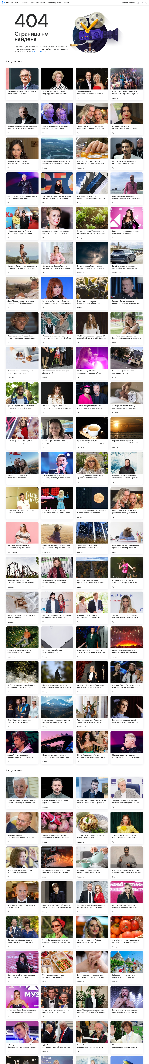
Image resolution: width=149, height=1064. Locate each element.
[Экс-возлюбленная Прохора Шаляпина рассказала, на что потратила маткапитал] (126, 967)
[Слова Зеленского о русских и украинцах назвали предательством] (57, 932)
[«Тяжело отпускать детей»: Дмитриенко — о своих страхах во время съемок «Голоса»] (126, 887)
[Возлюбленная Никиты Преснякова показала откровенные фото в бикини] (22, 468)
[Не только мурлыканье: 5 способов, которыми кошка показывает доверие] (22, 538)
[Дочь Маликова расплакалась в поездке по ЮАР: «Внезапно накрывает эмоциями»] (22, 293)
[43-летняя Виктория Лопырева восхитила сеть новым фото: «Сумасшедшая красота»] (92, 677)
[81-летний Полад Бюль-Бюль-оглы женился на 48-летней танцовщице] (22, 84)
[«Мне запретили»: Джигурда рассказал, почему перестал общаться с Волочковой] (126, 503)
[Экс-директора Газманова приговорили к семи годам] (57, 887)
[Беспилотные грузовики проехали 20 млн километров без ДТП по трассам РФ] (92, 573)
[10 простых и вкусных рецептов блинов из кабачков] (92, 967)
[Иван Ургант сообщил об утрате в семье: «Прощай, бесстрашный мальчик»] (92, 932)
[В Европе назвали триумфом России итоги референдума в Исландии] (126, 84)
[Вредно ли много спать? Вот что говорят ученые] (22, 608)
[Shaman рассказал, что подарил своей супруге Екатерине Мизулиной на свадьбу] (57, 119)
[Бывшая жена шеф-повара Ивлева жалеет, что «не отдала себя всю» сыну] (22, 119)
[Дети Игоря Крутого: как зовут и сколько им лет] (22, 1037)
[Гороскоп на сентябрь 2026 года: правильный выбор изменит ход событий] (57, 538)
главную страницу (38, 51)
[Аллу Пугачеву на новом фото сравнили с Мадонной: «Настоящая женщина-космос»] (92, 468)
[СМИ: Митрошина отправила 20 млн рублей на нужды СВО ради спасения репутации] (92, 328)
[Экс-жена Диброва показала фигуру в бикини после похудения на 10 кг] (57, 398)
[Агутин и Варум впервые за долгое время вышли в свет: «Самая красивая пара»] (92, 398)
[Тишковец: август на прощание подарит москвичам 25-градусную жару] (92, 887)
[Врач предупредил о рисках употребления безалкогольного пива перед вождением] (92, 154)
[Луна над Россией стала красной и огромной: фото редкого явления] (92, 503)
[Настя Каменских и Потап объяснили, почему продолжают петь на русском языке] (92, 747)
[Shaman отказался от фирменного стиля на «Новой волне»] (22, 188)
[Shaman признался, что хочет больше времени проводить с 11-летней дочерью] (126, 932)
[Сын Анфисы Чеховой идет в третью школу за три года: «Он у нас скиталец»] (57, 258)
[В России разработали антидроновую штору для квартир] (57, 642)
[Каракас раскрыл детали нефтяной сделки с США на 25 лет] (126, 433)
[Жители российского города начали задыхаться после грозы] (92, 258)
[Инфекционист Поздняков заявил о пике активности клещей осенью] (126, 852)
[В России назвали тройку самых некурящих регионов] (22, 363)
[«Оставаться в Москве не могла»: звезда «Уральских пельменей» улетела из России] (57, 188)
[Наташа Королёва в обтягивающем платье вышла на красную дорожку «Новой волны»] (126, 119)
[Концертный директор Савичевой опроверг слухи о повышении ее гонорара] (57, 293)
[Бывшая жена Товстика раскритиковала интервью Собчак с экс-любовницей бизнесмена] (22, 154)
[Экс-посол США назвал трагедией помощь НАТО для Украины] (92, 538)
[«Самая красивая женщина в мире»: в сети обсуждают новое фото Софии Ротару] (22, 433)
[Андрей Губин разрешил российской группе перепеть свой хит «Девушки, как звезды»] (22, 747)
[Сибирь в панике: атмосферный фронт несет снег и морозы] (22, 677)
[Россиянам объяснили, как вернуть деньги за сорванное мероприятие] (126, 642)
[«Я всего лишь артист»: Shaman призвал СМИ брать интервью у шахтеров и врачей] (126, 782)
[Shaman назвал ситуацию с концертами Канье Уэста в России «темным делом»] (126, 747)
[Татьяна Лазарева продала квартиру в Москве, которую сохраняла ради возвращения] (57, 84)
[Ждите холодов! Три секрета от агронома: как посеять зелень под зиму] (92, 223)
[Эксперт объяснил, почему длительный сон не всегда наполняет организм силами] (126, 398)
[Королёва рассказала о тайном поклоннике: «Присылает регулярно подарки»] (126, 223)
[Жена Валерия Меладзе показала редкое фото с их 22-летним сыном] (92, 1037)
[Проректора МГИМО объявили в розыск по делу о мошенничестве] (57, 1037)
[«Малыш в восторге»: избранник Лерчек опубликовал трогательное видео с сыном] (22, 817)
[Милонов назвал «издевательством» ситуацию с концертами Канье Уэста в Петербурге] (22, 967)
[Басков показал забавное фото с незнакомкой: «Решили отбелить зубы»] (57, 817)
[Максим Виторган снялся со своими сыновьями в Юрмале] (126, 468)
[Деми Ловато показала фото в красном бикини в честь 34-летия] (57, 852)
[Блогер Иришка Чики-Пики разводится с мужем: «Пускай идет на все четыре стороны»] (57, 433)
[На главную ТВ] (7, 2)
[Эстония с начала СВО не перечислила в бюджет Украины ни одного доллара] (92, 188)
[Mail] (3, 2)
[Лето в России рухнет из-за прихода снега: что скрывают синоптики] (22, 852)
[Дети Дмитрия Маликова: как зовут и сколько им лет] (22, 1002)
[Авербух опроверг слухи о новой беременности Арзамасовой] (57, 608)
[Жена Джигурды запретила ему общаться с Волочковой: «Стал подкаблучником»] (92, 119)
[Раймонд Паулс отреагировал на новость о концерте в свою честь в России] (22, 932)
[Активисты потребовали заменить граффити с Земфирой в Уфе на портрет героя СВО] (126, 573)
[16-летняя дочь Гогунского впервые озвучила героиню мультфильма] (22, 887)
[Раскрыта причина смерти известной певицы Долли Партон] (57, 503)
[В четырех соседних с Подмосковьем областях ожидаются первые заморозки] (92, 293)
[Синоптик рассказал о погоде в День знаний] (57, 363)
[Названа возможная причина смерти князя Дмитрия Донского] (57, 677)
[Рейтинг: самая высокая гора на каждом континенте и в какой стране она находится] (57, 712)
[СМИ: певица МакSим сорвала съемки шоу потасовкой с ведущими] (92, 363)
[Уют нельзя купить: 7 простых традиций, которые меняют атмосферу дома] (92, 712)
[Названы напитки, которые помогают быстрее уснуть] (92, 1002)
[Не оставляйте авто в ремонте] (22, 782)
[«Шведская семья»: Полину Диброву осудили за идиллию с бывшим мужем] (22, 223)
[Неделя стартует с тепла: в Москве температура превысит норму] (57, 747)
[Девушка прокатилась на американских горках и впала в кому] (22, 573)
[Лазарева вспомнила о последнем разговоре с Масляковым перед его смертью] (92, 817)
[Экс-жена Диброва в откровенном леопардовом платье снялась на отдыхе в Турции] (22, 258)
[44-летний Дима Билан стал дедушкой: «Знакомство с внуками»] (126, 154)
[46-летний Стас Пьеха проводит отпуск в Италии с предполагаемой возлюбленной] (22, 503)
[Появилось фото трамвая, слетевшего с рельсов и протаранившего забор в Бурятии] (126, 363)
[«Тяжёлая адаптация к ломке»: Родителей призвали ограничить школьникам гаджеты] (126, 328)
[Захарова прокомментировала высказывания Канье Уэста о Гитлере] (57, 223)
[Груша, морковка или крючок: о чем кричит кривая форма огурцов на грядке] (22, 398)
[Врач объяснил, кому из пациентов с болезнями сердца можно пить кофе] (92, 433)
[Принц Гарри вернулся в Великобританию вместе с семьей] (92, 608)
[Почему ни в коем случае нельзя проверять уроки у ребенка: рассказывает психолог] (126, 538)
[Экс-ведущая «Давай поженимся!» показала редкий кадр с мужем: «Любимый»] (92, 84)
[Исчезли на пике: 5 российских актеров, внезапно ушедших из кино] (22, 328)
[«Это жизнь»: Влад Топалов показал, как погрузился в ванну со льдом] (57, 468)
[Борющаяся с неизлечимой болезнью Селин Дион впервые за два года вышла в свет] (126, 712)
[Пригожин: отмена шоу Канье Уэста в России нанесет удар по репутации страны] (92, 642)
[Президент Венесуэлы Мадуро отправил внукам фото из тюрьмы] (126, 1002)
